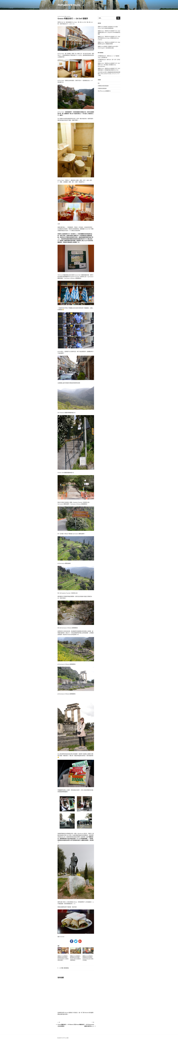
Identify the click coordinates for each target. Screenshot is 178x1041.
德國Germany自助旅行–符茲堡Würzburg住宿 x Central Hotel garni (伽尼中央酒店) (88, 958)
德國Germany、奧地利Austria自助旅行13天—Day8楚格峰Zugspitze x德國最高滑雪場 (109, 43)
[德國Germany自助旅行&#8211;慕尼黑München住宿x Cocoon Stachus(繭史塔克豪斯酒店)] (75, 950)
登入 (99, 83)
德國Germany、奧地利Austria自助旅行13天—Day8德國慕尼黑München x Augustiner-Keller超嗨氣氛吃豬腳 (109, 32)
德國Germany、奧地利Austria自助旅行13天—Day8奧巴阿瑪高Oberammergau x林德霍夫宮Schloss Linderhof (109, 38)
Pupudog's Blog (69, 5)
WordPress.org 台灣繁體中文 (104, 91)
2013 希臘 (61, 967)
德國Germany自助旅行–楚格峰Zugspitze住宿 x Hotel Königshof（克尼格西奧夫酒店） (63, 958)
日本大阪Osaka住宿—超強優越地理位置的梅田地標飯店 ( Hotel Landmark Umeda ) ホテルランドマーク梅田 (109, 73)
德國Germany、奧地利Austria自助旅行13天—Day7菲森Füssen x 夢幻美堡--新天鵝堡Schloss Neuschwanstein (109, 64)
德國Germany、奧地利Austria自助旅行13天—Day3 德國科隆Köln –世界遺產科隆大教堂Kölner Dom (109, 69)
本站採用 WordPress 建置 (62, 1037)
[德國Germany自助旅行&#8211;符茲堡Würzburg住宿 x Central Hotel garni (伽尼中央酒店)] (88, 950)
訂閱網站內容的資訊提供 (103, 85)
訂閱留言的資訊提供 (102, 88)
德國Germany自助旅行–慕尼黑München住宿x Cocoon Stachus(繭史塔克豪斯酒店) (75, 958)
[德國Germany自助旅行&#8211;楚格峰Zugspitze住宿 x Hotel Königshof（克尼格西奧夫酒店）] (63, 950)
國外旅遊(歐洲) (66, 967)
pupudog (68, 16)
